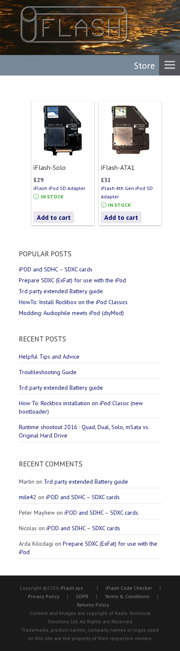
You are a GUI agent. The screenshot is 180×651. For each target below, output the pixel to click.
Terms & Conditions (127, 596)
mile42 (27, 497)
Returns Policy (93, 605)
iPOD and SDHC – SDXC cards (56, 269)
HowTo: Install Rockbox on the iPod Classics (73, 302)
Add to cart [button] (54, 217)
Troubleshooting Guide (48, 372)
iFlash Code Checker (128, 588)
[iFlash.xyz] (74, 24)
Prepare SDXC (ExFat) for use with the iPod (72, 280)
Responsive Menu (169, 65)
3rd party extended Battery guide (61, 291)
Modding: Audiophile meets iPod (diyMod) (71, 313)
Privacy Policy (43, 596)
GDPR (82, 596)
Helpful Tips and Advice (49, 356)
